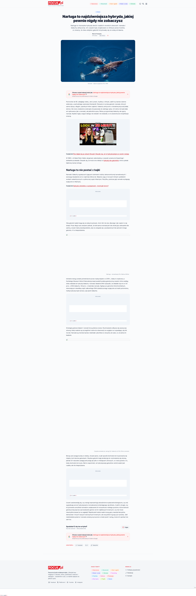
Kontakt (129, 576)
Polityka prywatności (133, 570)
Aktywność (104, 4)
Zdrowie (133, 4)
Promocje (110, 576)
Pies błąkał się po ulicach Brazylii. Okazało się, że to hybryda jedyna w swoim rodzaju (101, 154)
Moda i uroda (123, 4)
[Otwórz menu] (146, 3)
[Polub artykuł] (107, 35)
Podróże (95, 576)
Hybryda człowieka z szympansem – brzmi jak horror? (90, 186)
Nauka (110, 579)
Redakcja (130, 573)
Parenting (114, 573)
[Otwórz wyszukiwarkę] (143, 4)
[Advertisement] (98, 203)
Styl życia (95, 579)
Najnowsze (94, 4)
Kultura (103, 576)
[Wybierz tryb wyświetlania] (140, 4)
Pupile (103, 579)
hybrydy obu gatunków (111, 160)
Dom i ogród (113, 4)
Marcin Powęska (97, 33)
